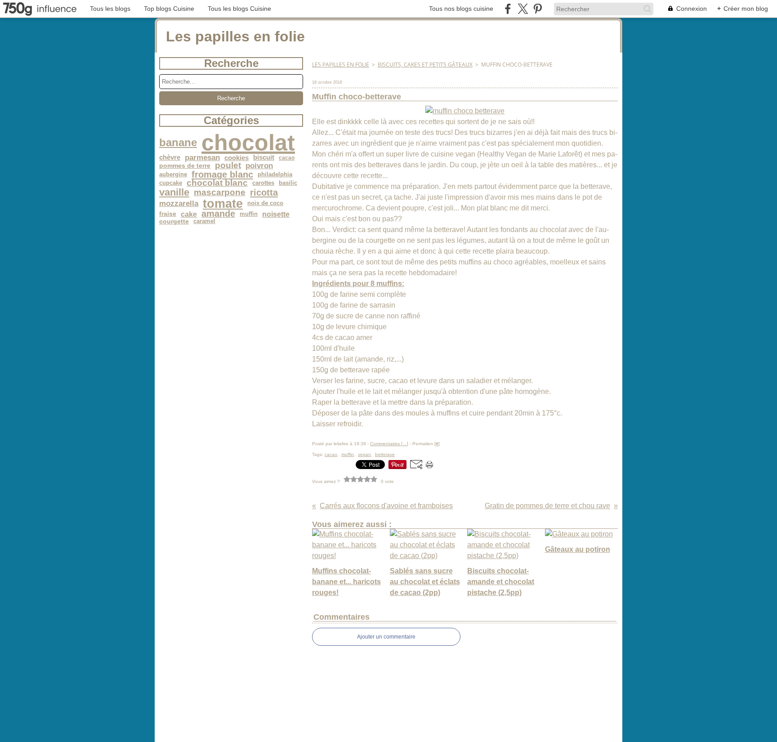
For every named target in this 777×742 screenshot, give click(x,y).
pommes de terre (184, 166)
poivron (259, 166)
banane (178, 142)
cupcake (170, 183)
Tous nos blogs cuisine (461, 8)
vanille (174, 192)
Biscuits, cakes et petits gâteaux (425, 64)
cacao (287, 158)
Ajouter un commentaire (386, 637)
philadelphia (275, 175)
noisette (276, 214)
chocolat (248, 142)
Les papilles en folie (340, 64)
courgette (174, 222)
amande (218, 214)
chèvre (169, 157)
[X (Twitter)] (522, 9)
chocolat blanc (217, 183)
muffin (249, 214)
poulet (228, 165)
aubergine (173, 175)
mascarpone (220, 192)
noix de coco (265, 203)
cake (189, 214)
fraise (167, 214)
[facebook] (508, 9)
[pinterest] (537, 9)
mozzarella (178, 203)
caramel (204, 221)
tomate (223, 203)
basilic (288, 183)
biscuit (263, 157)
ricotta (264, 192)
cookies (236, 157)
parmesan (202, 157)
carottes (263, 183)
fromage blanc (222, 174)
